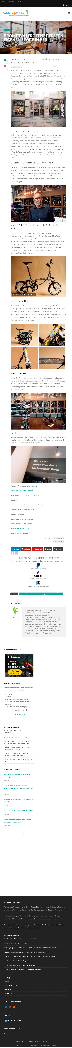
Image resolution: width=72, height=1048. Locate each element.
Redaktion (10, 45)
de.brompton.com (17, 505)
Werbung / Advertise (11, 985)
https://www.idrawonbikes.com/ (22, 491)
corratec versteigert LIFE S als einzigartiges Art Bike (18, 760)
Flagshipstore (51, 593)
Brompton (59, 542)
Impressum (34, 1046)
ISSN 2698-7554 (22, 1046)
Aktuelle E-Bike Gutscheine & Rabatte (12, 2)
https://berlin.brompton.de (20, 528)
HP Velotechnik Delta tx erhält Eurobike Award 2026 (18, 811)
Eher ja (9, 697)
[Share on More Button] (12, 552)
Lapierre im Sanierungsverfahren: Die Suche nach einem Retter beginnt (17, 748)
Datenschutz (44, 1046)
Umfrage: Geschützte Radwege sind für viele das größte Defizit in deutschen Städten (17, 754)
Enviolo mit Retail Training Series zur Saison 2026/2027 (17, 731)
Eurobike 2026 (12, 769)
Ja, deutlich (10, 694)
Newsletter (8, 989)
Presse (7, 981)
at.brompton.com (43, 505)
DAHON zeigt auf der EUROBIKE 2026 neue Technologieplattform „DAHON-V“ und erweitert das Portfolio (18, 788)
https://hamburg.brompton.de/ (21, 524)
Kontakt (53, 1046)
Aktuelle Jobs (8, 993)
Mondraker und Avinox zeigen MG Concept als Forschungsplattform (17, 776)
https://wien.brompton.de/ (20, 533)
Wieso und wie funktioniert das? (53, 561)
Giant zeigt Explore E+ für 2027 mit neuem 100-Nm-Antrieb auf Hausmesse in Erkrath (17, 742)
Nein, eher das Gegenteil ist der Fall (17, 699)
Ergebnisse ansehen (19, 714)
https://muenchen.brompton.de (22, 519)
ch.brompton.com (30, 505)
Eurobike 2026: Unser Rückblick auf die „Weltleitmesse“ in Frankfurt (19, 801)
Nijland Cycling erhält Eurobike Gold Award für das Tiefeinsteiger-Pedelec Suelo (18, 821)
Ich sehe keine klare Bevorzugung (17, 707)
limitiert (30, 593)
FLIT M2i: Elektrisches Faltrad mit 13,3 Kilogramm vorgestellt (22, 970)
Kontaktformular (61, 925)
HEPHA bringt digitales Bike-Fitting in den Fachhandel (20, 965)
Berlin (22, 593)
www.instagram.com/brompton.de (22, 510)
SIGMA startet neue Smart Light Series (15, 737)
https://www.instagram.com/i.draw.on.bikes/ (26, 495)
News (7, 30)
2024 (60, 593)
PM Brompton (58, 538)
